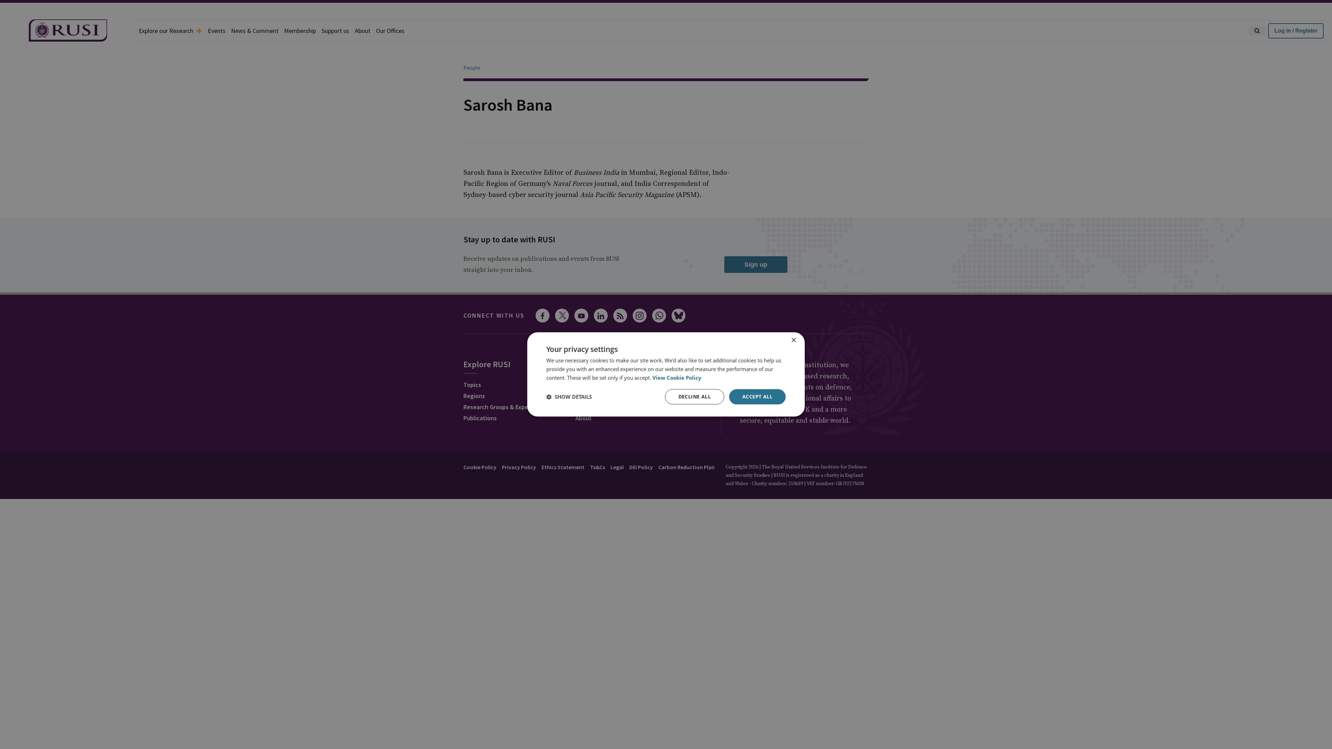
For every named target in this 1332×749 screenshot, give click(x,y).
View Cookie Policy (676, 377)
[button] (569, 397)
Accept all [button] (757, 396)
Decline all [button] (694, 396)
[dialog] (666, 374)
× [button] (793, 340)
